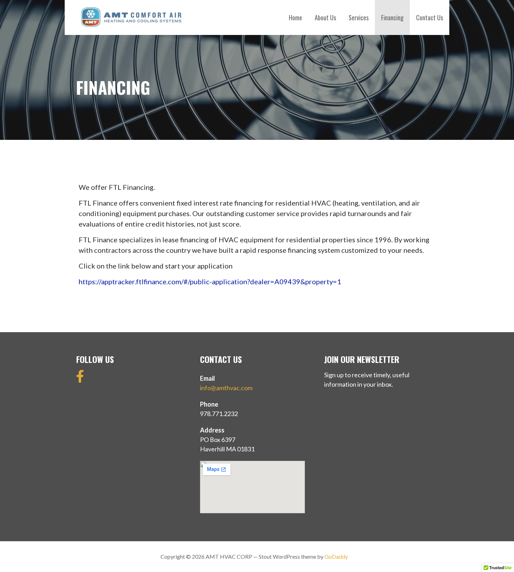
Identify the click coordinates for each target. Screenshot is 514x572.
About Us (325, 17)
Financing (392, 17)
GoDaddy (336, 556)
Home (295, 17)
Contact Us (429, 17)
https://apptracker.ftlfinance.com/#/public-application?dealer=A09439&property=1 (210, 281)
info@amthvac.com (226, 388)
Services (359, 17)
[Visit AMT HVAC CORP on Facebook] (80, 378)
